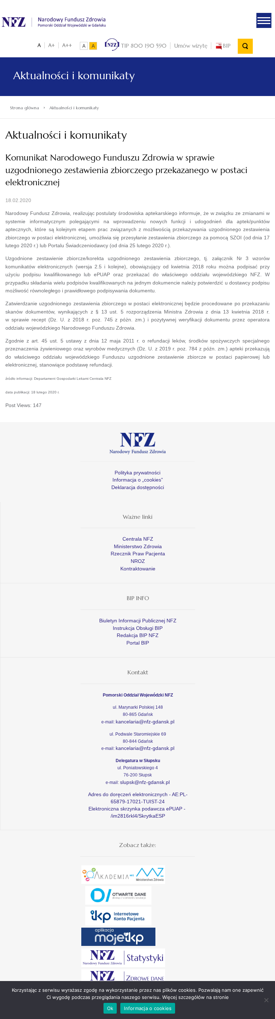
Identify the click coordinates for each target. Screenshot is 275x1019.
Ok (110, 1008)
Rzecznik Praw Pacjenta (138, 553)
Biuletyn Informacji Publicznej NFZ (138, 620)
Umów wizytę (190, 45)
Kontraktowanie (137, 568)
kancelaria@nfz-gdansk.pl (145, 721)
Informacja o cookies (148, 1008)
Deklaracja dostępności (137, 487)
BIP (227, 45)
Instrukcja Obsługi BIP (138, 628)
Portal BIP (137, 643)
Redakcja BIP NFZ (138, 635)
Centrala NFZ (137, 539)
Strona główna (24, 107)
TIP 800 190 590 (143, 45)
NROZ (138, 561)
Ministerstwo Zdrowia (138, 546)
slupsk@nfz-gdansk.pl (145, 782)
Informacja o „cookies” (137, 480)
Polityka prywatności (137, 472)
